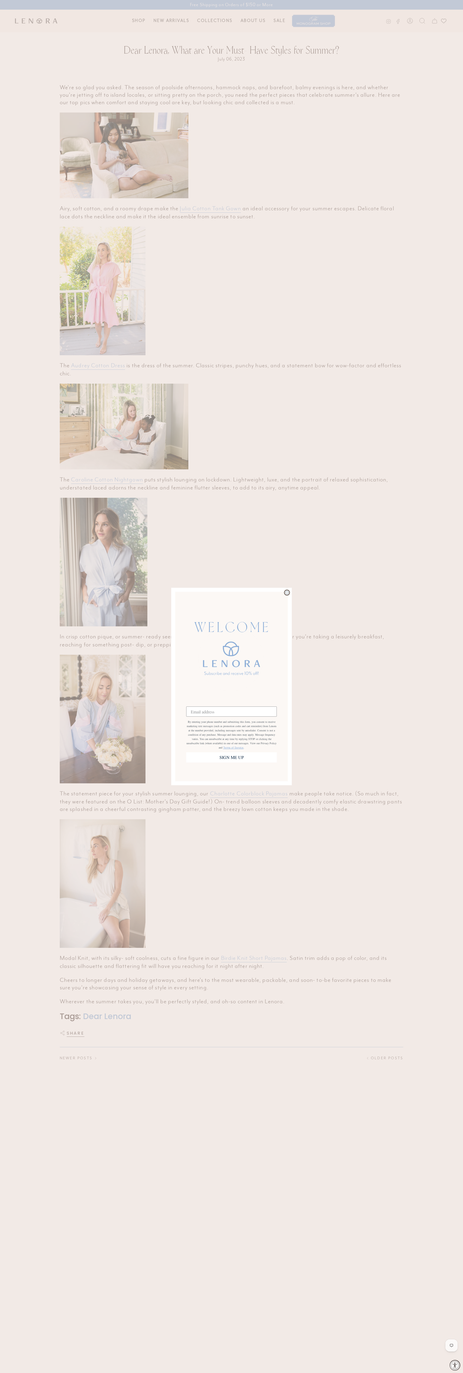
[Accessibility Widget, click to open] (455, 1365)
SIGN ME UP (231, 757)
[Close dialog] (287, 592)
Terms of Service (233, 747)
